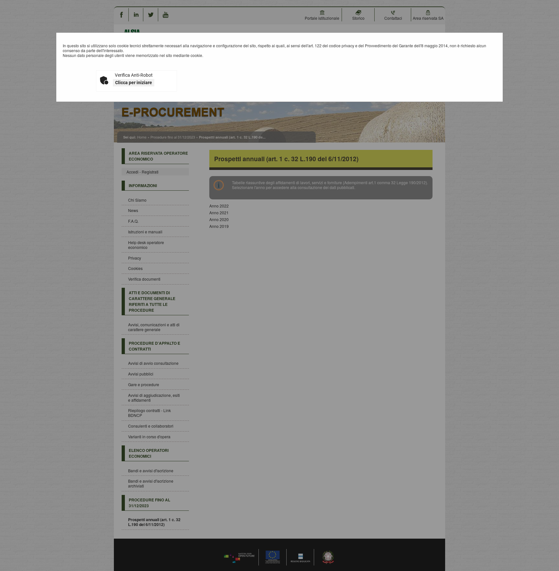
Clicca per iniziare (133, 82)
